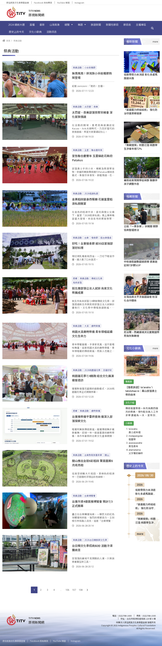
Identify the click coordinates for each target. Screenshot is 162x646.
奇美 (95, 106)
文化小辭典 (35, 32)
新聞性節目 (112, 24)
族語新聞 (96, 24)
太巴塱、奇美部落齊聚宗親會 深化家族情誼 (92, 114)
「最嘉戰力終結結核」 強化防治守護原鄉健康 (140, 111)
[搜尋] (152, 28)
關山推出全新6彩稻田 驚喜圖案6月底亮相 (92, 463)
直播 (32, 24)
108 (81, 590)
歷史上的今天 (16, 32)
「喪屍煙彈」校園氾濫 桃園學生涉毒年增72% (140, 146)
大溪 (86, 325)
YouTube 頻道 (63, 2)
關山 (107, 455)
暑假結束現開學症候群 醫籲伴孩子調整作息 (140, 182)
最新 (42, 24)
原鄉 (75, 278)
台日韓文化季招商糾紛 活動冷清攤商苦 (92, 548)
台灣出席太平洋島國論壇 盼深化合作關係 (140, 298)
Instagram (79, 2)
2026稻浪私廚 (91, 193)
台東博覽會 (89, 495)
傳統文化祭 (96, 278)
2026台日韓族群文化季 (95, 539)
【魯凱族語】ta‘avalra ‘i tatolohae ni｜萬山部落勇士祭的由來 (141, 391)
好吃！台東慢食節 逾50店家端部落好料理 (92, 245)
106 (67, 590)
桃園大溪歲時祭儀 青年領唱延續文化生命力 (92, 333)
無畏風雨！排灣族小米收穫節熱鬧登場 (92, 75)
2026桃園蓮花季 (92, 370)
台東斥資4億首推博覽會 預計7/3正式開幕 (92, 503)
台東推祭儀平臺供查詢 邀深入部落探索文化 (92, 418)
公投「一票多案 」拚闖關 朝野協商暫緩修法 (141, 228)
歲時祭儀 (95, 325)
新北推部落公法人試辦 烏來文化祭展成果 (92, 290)
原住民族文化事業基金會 (17, 2)
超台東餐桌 (106, 237)
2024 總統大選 (16, 24)
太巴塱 (87, 106)
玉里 (86, 150)
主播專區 (141, 24)
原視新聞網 (36, 15)
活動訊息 (52, 32)
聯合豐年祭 (96, 150)
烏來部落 (77, 282)
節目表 (127, 24)
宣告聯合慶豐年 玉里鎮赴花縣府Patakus (92, 158)
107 (74, 590)
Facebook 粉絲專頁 (43, 2)
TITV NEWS (34, 11)
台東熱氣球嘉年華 (93, 455)
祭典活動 (77, 67)
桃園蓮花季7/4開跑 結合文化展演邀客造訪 (93, 378)
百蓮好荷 (107, 370)
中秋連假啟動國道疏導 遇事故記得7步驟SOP (140, 263)
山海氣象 (55, 24)
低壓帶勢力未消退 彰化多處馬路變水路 (140, 76)
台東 (86, 237)
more (140, 533)
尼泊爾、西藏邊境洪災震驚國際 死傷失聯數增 (141, 334)
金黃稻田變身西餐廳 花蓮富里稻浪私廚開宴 (92, 201)
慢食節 (94, 237)
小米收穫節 (89, 67)
